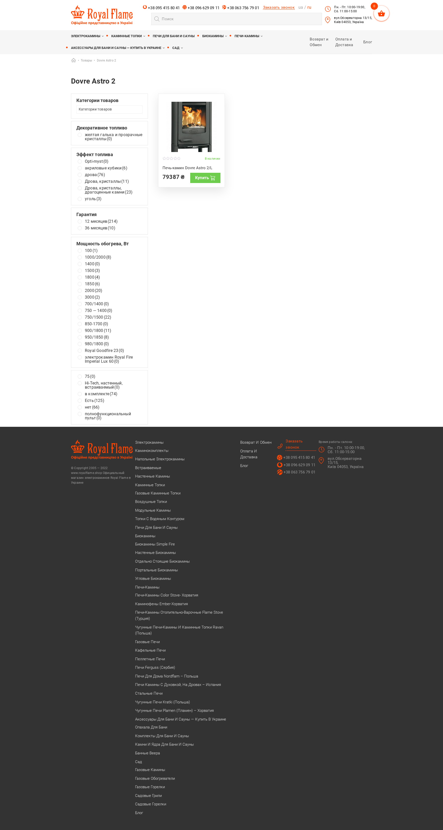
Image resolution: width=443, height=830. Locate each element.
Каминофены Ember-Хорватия (161, 604)
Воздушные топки (151, 501)
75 (90, 376)
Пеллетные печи (150, 659)
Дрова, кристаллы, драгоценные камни (109, 190)
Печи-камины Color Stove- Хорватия (166, 595)
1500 (92, 271)
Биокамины (213, 36)
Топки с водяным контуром (159, 519)
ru (309, 7)
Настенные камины (152, 476)
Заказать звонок (279, 7)
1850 (92, 284)
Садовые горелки (150, 804)
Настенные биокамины (155, 552)
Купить (202, 177)
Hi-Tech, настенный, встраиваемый (104, 385)
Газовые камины (150, 769)
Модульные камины (153, 510)
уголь (93, 199)
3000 (92, 297)
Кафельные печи (150, 650)
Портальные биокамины (156, 570)
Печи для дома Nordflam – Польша (166, 676)
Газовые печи (147, 642)
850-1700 (96, 324)
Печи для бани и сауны (174, 36)
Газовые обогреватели (155, 778)
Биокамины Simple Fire (155, 544)
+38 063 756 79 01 (242, 8)
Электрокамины (85, 36)
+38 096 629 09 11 (203, 8)
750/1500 (98, 317)
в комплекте (101, 394)
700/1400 (97, 304)
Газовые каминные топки (157, 493)
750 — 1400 (99, 311)
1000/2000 (98, 257)
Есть (94, 401)
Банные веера (147, 753)
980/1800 (97, 344)
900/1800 (98, 331)
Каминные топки (126, 36)
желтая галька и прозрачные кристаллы (113, 137)
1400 (92, 264)
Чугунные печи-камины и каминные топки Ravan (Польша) (179, 630)
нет (92, 407)
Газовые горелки (150, 787)
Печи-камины (247, 36)
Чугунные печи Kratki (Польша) (162, 702)
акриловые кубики (106, 168)
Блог (367, 42)
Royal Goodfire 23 (104, 351)
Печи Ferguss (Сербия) (155, 667)
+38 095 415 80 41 (163, 8)
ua (300, 7)
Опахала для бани (151, 727)
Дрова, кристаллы (107, 181)
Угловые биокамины (153, 578)
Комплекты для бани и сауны (162, 736)
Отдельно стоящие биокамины (162, 561)
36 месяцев (100, 228)
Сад (175, 48)
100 (91, 251)
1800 (92, 277)
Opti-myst (96, 161)
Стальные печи (149, 693)
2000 (94, 291)
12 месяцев (101, 221)
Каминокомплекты (151, 450)
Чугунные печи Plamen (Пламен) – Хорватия (174, 710)
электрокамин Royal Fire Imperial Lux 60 (109, 359)
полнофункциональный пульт (108, 416)
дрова (95, 175)
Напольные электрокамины (160, 459)
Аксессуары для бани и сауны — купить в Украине (116, 48)
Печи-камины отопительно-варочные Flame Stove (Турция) (179, 615)
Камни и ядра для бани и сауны (164, 744)
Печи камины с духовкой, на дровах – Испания (178, 684)
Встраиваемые (148, 467)
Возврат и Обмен (256, 442)
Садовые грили (148, 795)
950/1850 (97, 337)
